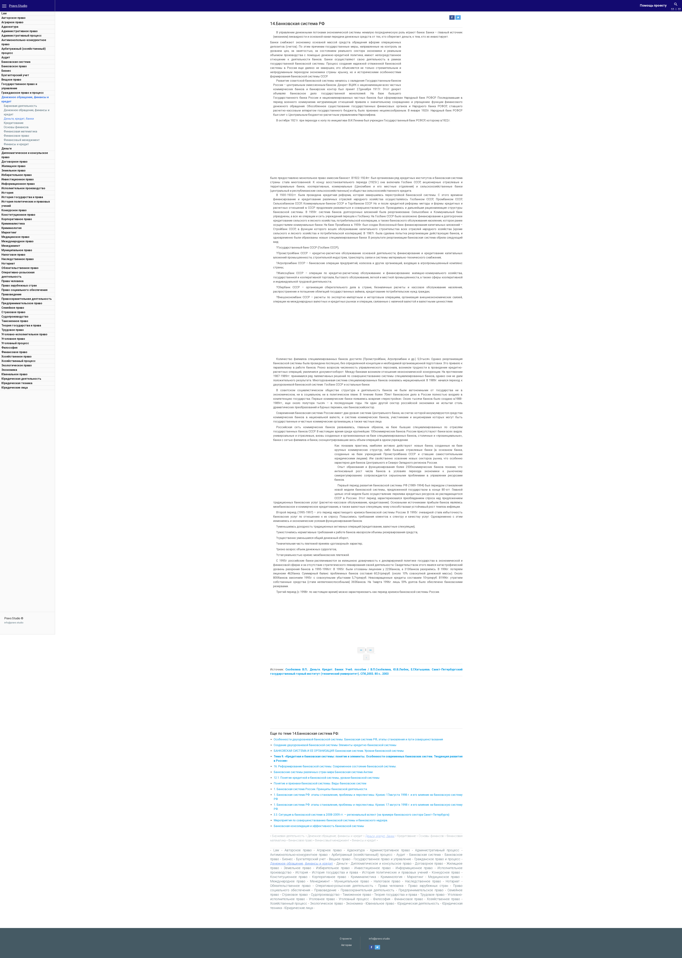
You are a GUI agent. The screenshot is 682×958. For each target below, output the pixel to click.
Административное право (19, 31)
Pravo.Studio (18, 6)
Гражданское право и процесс (22, 92)
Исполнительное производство (23, 188)
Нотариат (8, 263)
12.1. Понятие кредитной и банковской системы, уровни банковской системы (327, 777)
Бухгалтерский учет (15, 75)
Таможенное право (14, 321)
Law (4, 13)
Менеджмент (10, 245)
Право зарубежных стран (19, 285)
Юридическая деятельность (21, 378)
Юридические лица (14, 387)
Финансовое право (16, 135)
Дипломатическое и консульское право (381, 863)
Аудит (5, 57)
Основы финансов (16, 127)
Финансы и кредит (16, 144)
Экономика (9, 370)
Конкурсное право (14, 210)
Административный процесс (21, 35)
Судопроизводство (14, 316)
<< (672, 8)
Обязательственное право (20, 268)
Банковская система (15, 62)
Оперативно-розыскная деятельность (344, 886)
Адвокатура (9, 26)
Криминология (11, 228)
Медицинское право (15, 237)
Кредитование (13, 123)
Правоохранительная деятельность (26, 299)
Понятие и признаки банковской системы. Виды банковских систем (320, 783)
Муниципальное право (16, 250)
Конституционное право (18, 214)
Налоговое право (13, 254)
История (7, 192)
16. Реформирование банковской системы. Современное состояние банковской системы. (335, 766)
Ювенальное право (14, 374)
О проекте (346, 938)
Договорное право (14, 161)
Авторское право (13, 18)
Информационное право (18, 183)
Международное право (17, 241)
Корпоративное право (16, 219)
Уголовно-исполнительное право (24, 334)
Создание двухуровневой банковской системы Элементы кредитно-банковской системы (335, 745)
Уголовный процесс (15, 343)
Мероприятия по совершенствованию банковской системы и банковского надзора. (331, 820)
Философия (9, 347)
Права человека (12, 281)
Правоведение (11, 294)
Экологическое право (16, 365)
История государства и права (22, 197)
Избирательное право (16, 175)
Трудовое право (12, 330)
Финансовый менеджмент (22, 140)
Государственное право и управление (382, 859)
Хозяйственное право (16, 356)
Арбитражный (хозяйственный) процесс (362, 854)
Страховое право (13, 312)
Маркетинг (9, 232)
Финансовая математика (20, 131)
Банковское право (14, 66)
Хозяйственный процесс (18, 361)
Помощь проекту (653, 5)
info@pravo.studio (13, 622)
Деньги (6, 148)
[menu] (4, 5)
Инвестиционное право (17, 179)
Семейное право (12, 307)
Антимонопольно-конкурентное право (299, 854)
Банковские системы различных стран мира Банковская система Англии (323, 772)
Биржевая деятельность (20, 106)
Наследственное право (17, 259)
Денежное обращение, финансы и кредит (335, 836)
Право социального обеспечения (24, 290)
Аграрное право (12, 22)
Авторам (346, 945)
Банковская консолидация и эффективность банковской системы (319, 826)
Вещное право (11, 79)
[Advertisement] (27, 445)
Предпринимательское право (21, 303)
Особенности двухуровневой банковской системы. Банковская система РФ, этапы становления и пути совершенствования (358, 739)
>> (679, 8)
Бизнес (6, 70)
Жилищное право (13, 166)
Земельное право (13, 170)
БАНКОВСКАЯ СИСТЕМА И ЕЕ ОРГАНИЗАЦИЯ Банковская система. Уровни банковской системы (339, 750)
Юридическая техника (16, 383)
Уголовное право (13, 338)
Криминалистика (13, 223)
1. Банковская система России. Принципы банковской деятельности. (320, 789)
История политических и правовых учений (395, 872)
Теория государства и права (21, 325)
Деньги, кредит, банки (19, 118)
